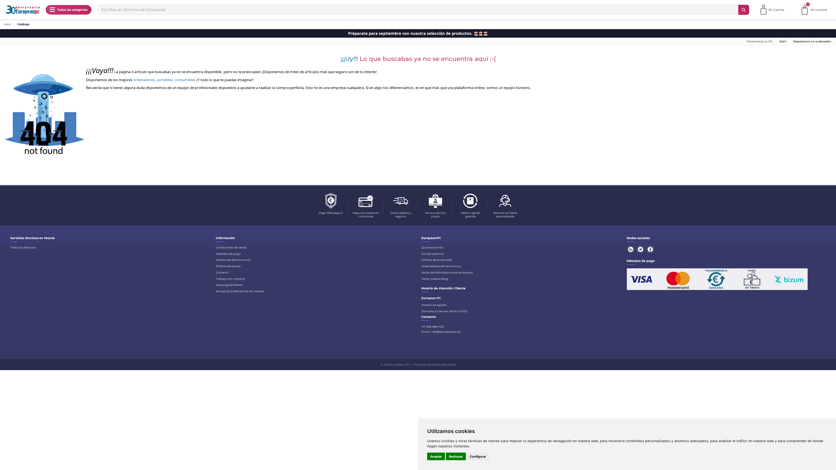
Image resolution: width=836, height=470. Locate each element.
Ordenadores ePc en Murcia (441, 266)
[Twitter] (641, 249)
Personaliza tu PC (759, 41)
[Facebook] (651, 249)
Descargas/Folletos (229, 285)
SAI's (782, 41)
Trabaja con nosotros (230, 278)
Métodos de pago (228, 253)
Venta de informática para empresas (447, 272)
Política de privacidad (436, 260)
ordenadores (144, 79)
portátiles (165, 79)
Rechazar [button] (456, 456)
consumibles (185, 79)
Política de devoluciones (233, 260)
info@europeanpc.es (446, 331)
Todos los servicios (23, 247)
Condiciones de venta (231, 247)
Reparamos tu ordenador (812, 41)
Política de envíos (228, 266)
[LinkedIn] (631, 249)
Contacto (222, 272)
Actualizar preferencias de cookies (240, 291)
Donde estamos (432, 253)
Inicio (7, 24)
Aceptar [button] (436, 456)
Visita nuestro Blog (434, 278)
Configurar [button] (478, 456)
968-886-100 (435, 326)
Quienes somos (432, 247)
